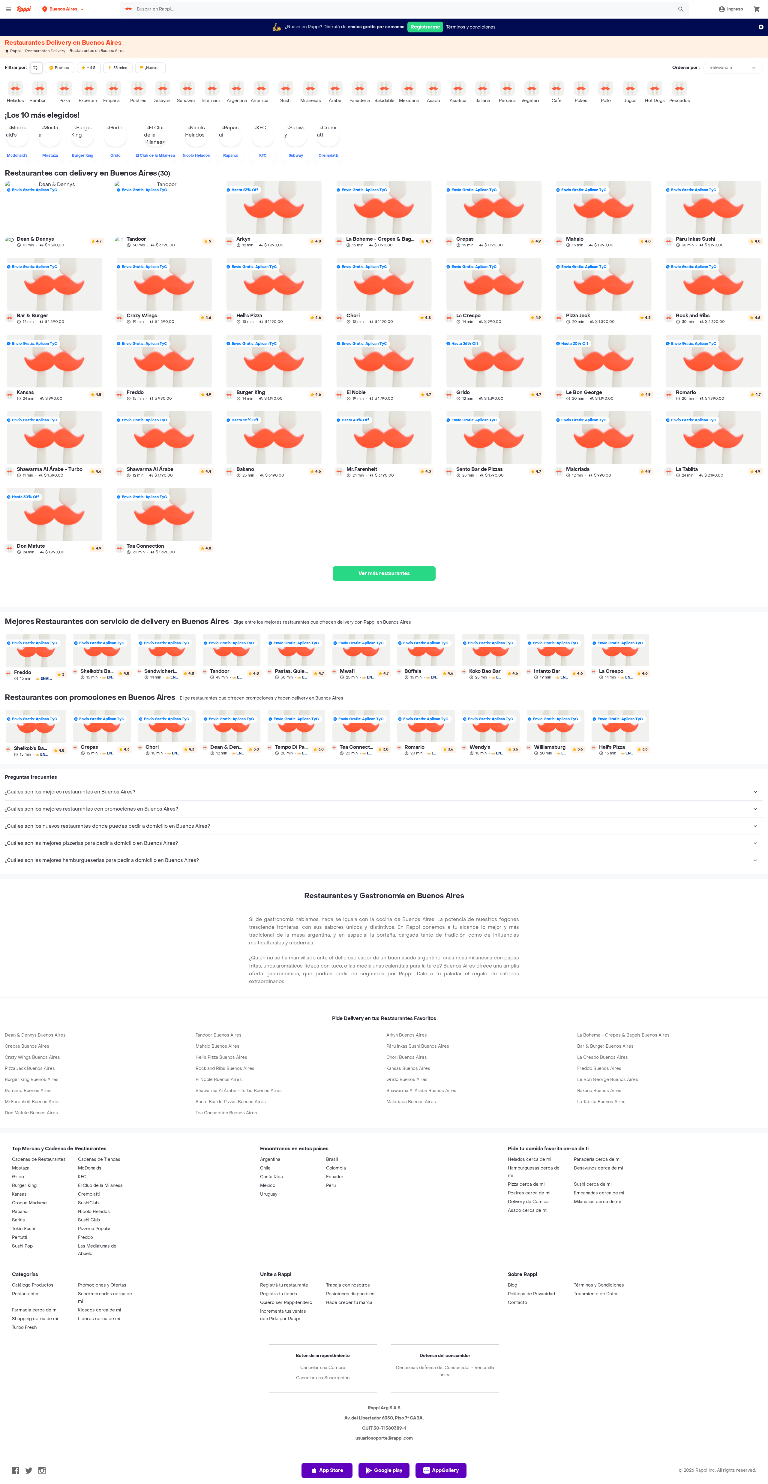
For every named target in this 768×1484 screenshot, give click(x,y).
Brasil (332, 1159)
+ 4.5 (91, 67)
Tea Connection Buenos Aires (226, 1113)
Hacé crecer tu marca (349, 1302)
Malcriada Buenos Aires (411, 1102)
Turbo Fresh (24, 1327)
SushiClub (88, 1203)
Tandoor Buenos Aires (219, 1035)
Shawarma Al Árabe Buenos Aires (421, 1091)
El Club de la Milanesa (100, 1185)
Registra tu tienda (278, 1294)
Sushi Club (89, 1220)
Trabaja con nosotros (348, 1285)
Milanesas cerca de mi (597, 1202)
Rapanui (20, 1212)
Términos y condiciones (471, 27)
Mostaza (20, 1168)
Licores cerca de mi (99, 1319)
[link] (54, 214)
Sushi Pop (22, 1246)
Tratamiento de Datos (596, 1294)
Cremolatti (89, 1194)
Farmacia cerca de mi (35, 1310)
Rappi (15, 51)
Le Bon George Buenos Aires (607, 1079)
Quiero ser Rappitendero (286, 1302)
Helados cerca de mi (529, 1159)
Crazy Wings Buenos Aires (32, 1057)
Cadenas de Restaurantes (39, 1159)
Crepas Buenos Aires (27, 1046)
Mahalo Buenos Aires (217, 1046)
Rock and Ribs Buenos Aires (225, 1068)
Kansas (19, 1194)
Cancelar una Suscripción (323, 1378)
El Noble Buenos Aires (219, 1079)
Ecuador (335, 1177)
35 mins (120, 67)
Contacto (517, 1302)
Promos (62, 67)
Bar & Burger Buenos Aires (605, 1046)
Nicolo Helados (94, 1212)
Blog (512, 1285)
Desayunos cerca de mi (598, 1168)
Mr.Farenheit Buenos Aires (32, 1102)
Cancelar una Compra (322, 1368)
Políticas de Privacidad (531, 1294)
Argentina (270, 1159)
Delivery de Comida (528, 1202)
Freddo (85, 1237)
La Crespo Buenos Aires (602, 1057)
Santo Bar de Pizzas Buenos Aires (231, 1102)
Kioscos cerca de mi (99, 1310)
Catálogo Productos (32, 1285)
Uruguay (268, 1194)
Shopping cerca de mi (35, 1319)
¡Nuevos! (152, 67)
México (267, 1185)
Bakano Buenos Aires (599, 1091)
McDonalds (89, 1168)
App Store (331, 1470)
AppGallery (445, 1470)
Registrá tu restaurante (284, 1285)
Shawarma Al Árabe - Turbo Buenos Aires (239, 1091)
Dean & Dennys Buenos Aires (35, 1035)
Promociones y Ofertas (102, 1285)
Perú (331, 1185)
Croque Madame (29, 1203)
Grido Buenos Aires (407, 1079)
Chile (265, 1168)
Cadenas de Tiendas (99, 1159)
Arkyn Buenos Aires (406, 1035)
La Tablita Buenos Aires (601, 1102)
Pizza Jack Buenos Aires (30, 1068)
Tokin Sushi (23, 1229)
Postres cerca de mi (529, 1193)
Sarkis (18, 1220)
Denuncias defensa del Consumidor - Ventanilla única (445, 1371)
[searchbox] (403, 9)
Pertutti (19, 1237)
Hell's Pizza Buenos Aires (221, 1057)
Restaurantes (26, 1294)
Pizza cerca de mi (526, 1184)
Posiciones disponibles (350, 1294)
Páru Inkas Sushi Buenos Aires (417, 1046)
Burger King (24, 1185)
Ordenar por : (686, 68)
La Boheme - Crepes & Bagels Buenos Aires (623, 1035)
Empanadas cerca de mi (599, 1193)
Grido (18, 1177)
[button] (63, 9)
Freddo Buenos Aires (599, 1068)
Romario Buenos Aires (28, 1091)
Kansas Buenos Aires (408, 1068)
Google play (388, 1470)
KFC (82, 1177)
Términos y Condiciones (599, 1285)
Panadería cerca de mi (597, 1159)
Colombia (336, 1168)
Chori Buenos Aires (406, 1057)
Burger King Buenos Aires (31, 1079)
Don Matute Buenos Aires (31, 1113)
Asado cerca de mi (528, 1210)
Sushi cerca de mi (593, 1184)
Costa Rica (271, 1177)
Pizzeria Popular (94, 1229)
